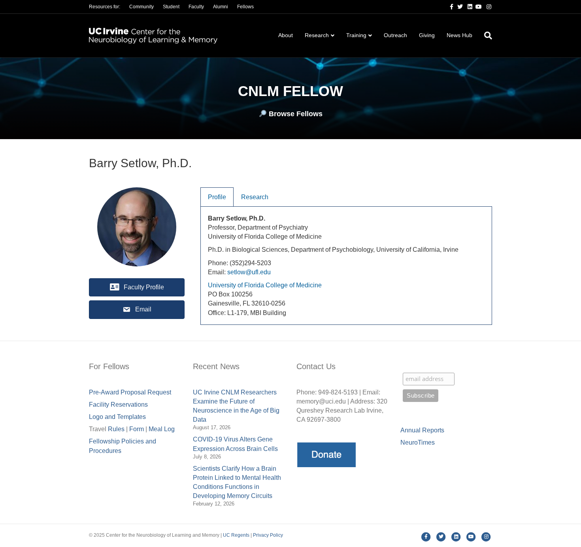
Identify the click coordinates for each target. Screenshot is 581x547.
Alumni (220, 6)
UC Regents (236, 535)
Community (141, 6)
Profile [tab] (217, 197)
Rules (116, 429)
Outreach (395, 35)
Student (171, 6)
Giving (427, 35)
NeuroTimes (417, 442)
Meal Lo (162, 429)
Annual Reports (422, 430)
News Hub (459, 35)
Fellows (245, 6)
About (285, 35)
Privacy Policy (268, 535)
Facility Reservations (118, 404)
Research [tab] (254, 197)
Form (136, 429)
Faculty (196, 6)
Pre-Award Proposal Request (130, 392)
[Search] (485, 35)
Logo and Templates (117, 416)
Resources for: (104, 6)
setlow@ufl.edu (249, 272)
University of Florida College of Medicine (265, 285)
